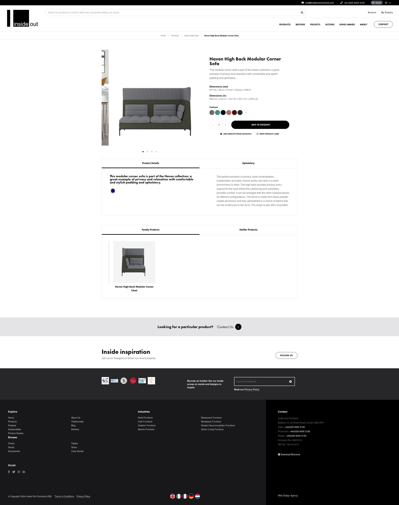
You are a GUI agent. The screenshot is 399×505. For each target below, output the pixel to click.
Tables (74, 443)
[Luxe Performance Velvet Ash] (211, 112)
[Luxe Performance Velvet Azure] (217, 112)
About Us (75, 417)
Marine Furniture (146, 429)
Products (285, 24)
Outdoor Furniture (147, 425)
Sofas (74, 447)
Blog (73, 425)
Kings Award (347, 24)
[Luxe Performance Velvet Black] (223, 112)
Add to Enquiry (261, 124)
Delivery (75, 429)
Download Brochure (290, 454)
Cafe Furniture (145, 421)
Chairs (11, 443)
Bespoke (300, 24)
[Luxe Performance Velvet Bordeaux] (234, 112)
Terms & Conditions (64, 496)
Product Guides (15, 433)
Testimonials (77, 421)
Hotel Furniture (145, 417)
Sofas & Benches (191, 35)
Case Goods (77, 451)
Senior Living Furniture (212, 429)
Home (163, 35)
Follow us (286, 355)
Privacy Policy (251, 389)
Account (372, 12)
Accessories (14, 451)
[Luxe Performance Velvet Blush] (228, 112)
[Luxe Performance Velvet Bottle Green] (240, 112)
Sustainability (14, 429)
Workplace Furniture (211, 421)
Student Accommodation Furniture (218, 425)
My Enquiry (387, 12)
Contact (383, 24)
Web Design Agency (288, 495)
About (363, 24)
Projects (315, 24)
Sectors (329, 24)
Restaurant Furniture (211, 417)
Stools (11, 447)
